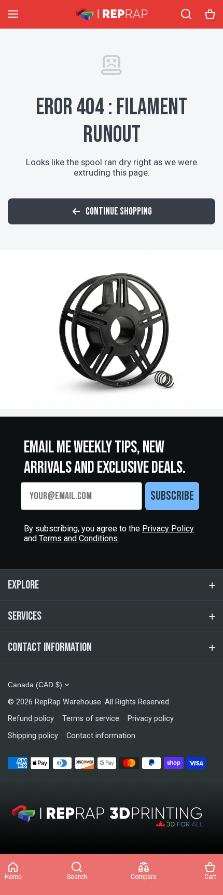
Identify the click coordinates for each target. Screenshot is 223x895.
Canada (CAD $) (35, 684)
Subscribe (172, 495)
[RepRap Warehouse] (111, 14)
